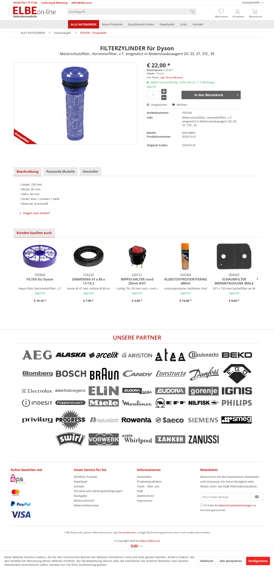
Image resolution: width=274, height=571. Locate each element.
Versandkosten (127, 532)
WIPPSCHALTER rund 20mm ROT (137, 281)
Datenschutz (145, 496)
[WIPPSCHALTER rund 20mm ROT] (137, 256)
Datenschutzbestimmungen (235, 505)
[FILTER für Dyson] (40, 256)
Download (80, 481)
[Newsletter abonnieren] (257, 497)
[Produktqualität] (23, 138)
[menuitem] (132, 11)
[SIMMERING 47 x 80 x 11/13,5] (88, 256)
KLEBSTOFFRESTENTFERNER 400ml (185, 281)
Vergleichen (158, 105)
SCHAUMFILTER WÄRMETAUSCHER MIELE (234, 281)
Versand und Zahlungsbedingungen (98, 491)
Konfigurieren (258, 561)
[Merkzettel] (221, 11)
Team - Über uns (148, 486)
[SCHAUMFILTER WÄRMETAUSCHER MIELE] (234, 256)
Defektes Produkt (85, 477)
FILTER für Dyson (39, 279)
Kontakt (79, 486)
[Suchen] (192, 11)
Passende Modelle (60, 171)
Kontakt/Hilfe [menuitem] (251, 2)
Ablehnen (206, 561)
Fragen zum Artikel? (36, 213)
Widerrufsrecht (84, 500)
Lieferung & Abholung (54, 2)
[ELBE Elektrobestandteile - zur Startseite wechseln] (34, 12)
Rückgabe (80, 496)
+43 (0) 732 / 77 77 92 (25, 2)
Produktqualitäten (149, 481)
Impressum (144, 500)
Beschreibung (28, 171)
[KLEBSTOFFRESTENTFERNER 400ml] (185, 256)
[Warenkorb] (255, 11)
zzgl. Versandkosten (171, 77)
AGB (140, 491)
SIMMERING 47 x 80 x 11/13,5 (88, 281)
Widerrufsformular (86, 505)
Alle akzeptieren (231, 561)
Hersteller (90, 171)
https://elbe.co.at (149, 541)
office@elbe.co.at (81, 2)
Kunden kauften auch (34, 233)
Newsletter (144, 477)
